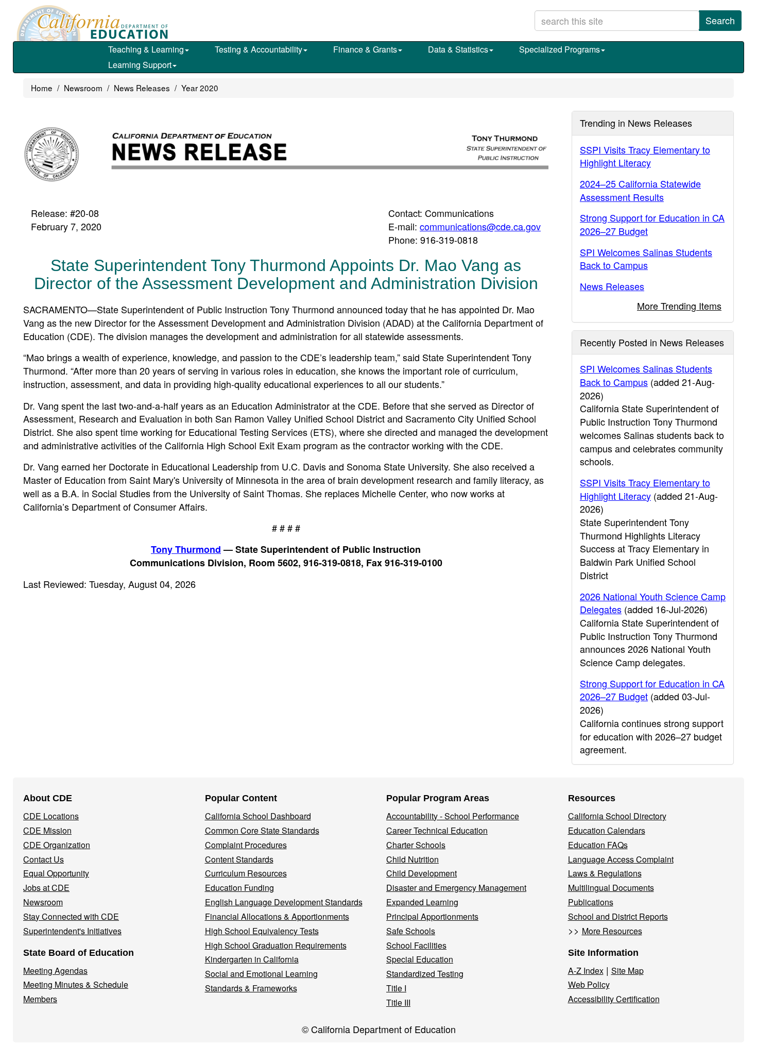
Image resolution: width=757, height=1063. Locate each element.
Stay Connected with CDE (71, 916)
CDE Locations (51, 816)
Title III (398, 1002)
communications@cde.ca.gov (480, 226)
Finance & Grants (365, 49)
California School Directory (617, 816)
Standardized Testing (424, 974)
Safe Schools (410, 931)
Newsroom (83, 87)
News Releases (142, 87)
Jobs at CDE (46, 887)
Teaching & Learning (146, 49)
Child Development (421, 873)
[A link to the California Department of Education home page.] (91, 23)
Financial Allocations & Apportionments (277, 916)
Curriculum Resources (246, 873)
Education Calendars (606, 830)
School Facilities (416, 945)
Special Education (419, 959)
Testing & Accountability (258, 49)
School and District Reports (618, 916)
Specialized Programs (559, 49)
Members (40, 999)
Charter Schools (415, 845)
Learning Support (139, 65)
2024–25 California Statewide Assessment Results (640, 190)
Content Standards (239, 859)
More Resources (612, 931)
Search (720, 20)
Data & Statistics (458, 49)
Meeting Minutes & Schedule (75, 984)
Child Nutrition (412, 859)
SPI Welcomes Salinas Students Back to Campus (646, 258)
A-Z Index (586, 970)
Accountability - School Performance (452, 816)
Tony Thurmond (186, 549)
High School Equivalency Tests (262, 931)
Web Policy (589, 984)
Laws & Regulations (605, 873)
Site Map (627, 970)
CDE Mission (47, 830)
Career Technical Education (437, 830)
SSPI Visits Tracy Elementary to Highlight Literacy (645, 156)
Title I (396, 988)
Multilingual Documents (611, 887)
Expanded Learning (422, 902)
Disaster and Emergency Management (456, 887)
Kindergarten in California (252, 959)
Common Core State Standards (262, 830)
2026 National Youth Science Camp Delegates (653, 602)
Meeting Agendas (55, 970)
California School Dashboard (258, 816)
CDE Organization (56, 845)
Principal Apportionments (432, 916)
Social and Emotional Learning (261, 974)
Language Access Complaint (621, 859)
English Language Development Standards (284, 902)
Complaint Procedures (246, 845)
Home (42, 87)
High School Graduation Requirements (276, 945)
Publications (590, 902)
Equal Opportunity (56, 873)
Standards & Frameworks (251, 988)
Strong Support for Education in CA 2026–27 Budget (652, 224)
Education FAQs (598, 845)
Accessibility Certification (614, 999)
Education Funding (239, 887)
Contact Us (43, 859)
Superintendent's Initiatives (72, 931)
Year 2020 (199, 87)
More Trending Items (679, 305)
